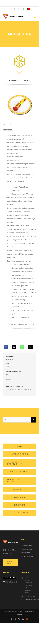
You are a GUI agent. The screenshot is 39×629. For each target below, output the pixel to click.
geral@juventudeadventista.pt (30, 599)
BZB (20, 614)
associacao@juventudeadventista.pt (19, 4)
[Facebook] (6, 347)
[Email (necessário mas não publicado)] (30, 347)
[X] (14, 347)
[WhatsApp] (22, 347)
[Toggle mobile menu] (35, 17)
